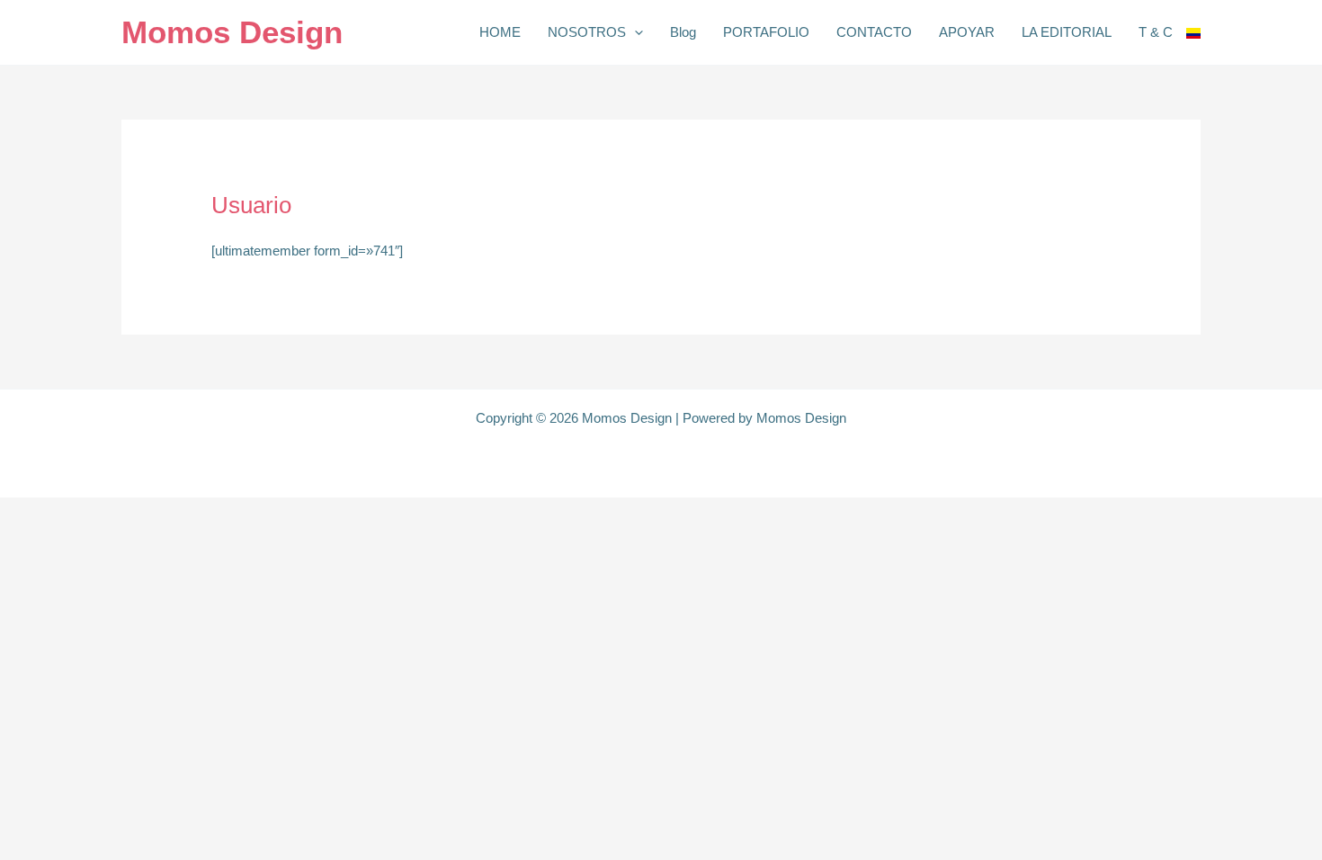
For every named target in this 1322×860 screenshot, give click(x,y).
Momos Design (232, 31)
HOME (500, 32)
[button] (634, 32)
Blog (683, 32)
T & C (1156, 32)
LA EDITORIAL (1067, 32)
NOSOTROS (587, 32)
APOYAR (967, 32)
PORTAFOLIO (766, 32)
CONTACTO (874, 32)
